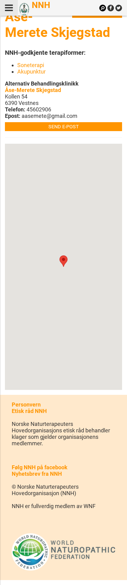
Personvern (26, 404)
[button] (63, 261)
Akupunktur (31, 71)
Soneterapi (30, 65)
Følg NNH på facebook (40, 467)
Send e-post (63, 127)
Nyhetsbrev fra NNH (37, 474)
